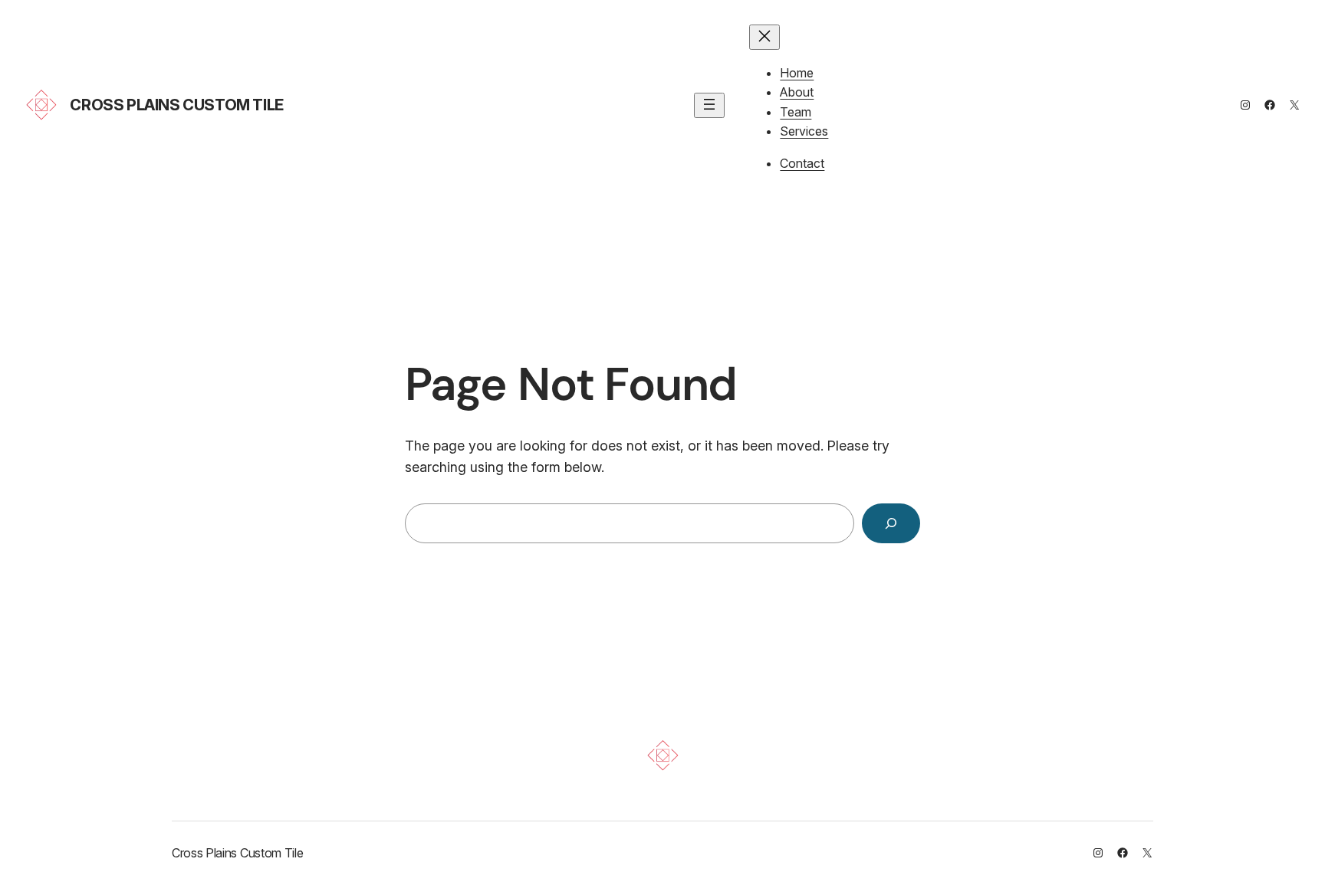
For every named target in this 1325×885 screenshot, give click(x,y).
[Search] (891, 523)
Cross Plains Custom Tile (176, 105)
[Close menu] (764, 37)
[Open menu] (709, 105)
